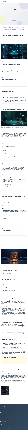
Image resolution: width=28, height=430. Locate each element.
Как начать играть (6, 29)
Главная (1, 424)
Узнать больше (14, 20)
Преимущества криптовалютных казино (8, 27)
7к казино (23, 134)
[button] (27, 1)
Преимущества (2, 412)
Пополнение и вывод (13, 29)
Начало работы (2, 416)
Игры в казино (17, 27)
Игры (0, 413)
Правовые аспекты (21, 29)
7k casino (21, 381)
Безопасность (23, 27)
